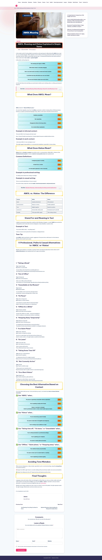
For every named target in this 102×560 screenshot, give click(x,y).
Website (50, 541)
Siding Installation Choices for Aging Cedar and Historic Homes (75, 34)
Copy (59, 63)
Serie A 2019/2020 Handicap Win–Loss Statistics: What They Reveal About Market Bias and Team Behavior (76, 21)
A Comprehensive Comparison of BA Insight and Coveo (75, 16)
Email (33, 541)
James (25, 496)
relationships (43, 483)
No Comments (33, 49)
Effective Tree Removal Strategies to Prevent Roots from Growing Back (76, 30)
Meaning (18, 41)
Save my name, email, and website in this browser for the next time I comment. (32, 546)
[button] (26, 499)
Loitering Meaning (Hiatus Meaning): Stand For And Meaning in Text (41, 88)
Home (15, 8)
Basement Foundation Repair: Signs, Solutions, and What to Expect (75, 26)
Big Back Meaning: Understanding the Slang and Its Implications (41, 187)
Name (17, 541)
